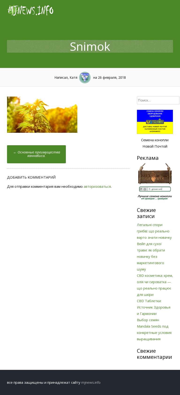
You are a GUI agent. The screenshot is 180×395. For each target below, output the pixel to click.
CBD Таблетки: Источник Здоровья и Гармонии (153, 307)
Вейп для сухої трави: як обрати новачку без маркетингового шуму (151, 256)
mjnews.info (91, 382)
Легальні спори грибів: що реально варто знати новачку (154, 231)
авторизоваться (97, 186)
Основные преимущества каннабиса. (36, 154)
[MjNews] (30, 15)
